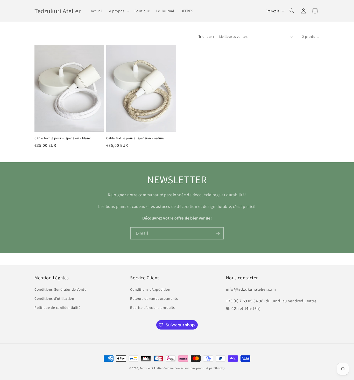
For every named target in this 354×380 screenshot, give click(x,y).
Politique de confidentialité (57, 307)
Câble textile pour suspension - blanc (62, 138)
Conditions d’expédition (150, 289)
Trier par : (206, 36)
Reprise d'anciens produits (152, 307)
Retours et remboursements (154, 298)
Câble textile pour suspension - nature (135, 138)
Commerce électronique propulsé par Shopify (194, 368)
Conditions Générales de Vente (60, 289)
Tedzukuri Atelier (151, 368)
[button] (118, 10)
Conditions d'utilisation (54, 298)
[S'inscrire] (217, 233)
